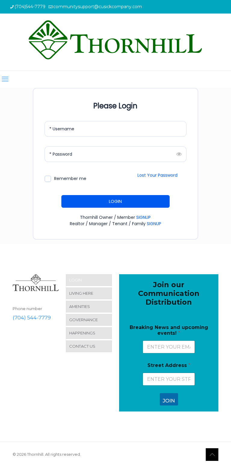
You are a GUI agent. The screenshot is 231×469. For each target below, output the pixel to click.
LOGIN (115, 201)
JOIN (169, 401)
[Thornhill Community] (115, 42)
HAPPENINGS (82, 333)
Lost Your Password (157, 175)
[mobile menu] (5, 79)
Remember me (70, 178)
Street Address (168, 365)
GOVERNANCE (83, 319)
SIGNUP (143, 217)
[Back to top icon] (212, 454)
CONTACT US (82, 346)
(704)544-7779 (29, 6)
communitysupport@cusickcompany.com (97, 6)
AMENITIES (79, 306)
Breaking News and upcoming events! (169, 330)
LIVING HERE (81, 293)
